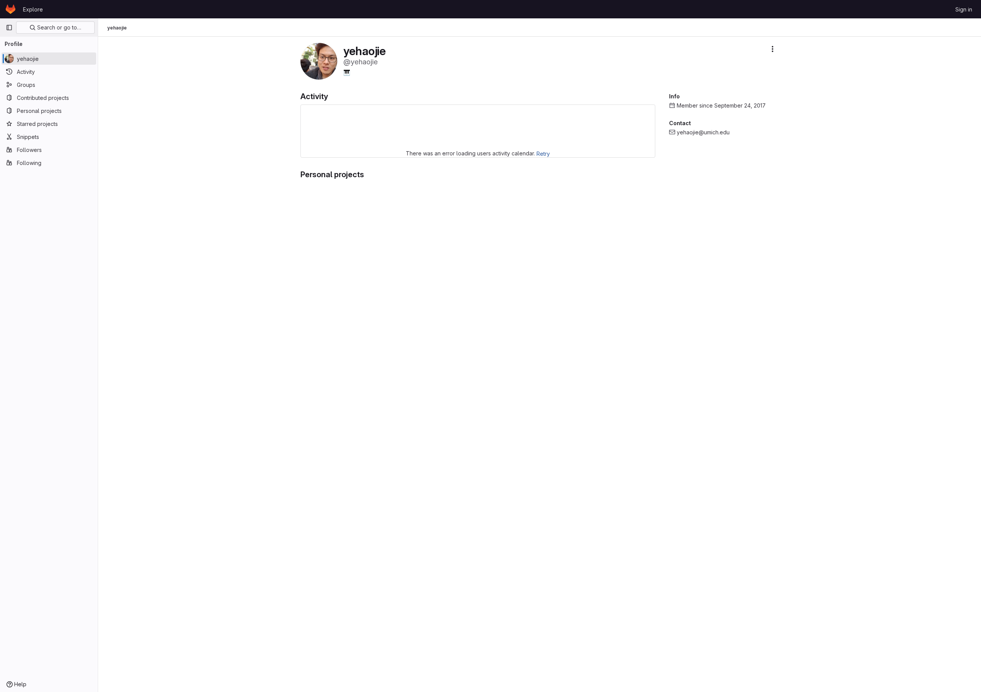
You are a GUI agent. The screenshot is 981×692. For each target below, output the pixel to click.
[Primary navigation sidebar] (9, 27)
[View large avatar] (318, 60)
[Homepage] (10, 9)
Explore (33, 9)
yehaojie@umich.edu (703, 132)
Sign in (963, 9)
